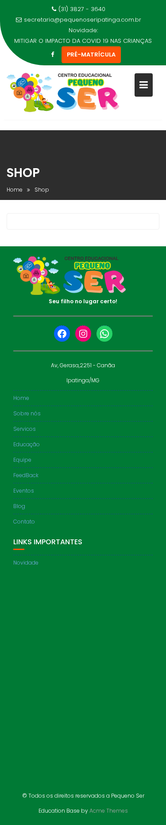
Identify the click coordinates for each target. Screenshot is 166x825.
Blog (19, 506)
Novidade (26, 562)
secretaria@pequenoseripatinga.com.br (82, 19)
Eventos (23, 490)
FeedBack (26, 475)
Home (21, 398)
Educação (26, 444)
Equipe (22, 459)
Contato (24, 521)
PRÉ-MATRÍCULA (91, 54)
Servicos (24, 429)
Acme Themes (108, 810)
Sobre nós (27, 413)
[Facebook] (53, 55)
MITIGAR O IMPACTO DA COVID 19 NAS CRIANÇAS (83, 41)
